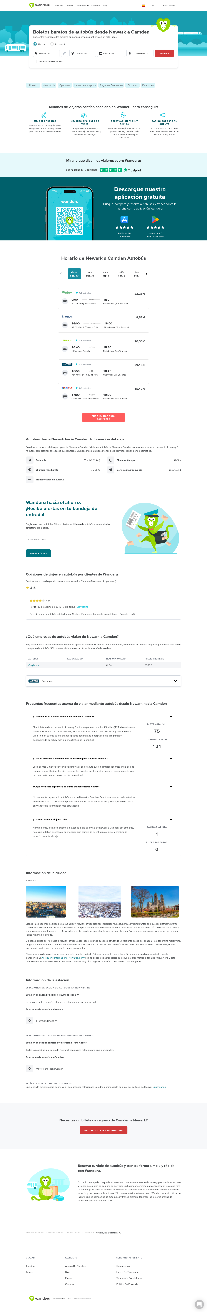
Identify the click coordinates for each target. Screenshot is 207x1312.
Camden (88, 1232)
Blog (105, 5)
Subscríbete (38, 553)
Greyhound (82, 606)
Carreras (69, 1284)
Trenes (70, 5)
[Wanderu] (39, 5)
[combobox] (46, 53)
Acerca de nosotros (75, 1266)
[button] (145, 5)
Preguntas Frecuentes (111, 85)
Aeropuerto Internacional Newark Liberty (63, 957)
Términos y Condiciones (129, 1278)
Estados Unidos (55, 1232)
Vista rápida (49, 85)
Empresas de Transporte (88, 5)
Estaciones (148, 85)
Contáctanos (123, 1266)
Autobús (30, 1266)
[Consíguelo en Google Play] (155, 219)
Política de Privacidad (127, 1284)
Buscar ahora (159, 1087)
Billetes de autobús (35, 1232)
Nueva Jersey (73, 1232)
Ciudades (132, 85)
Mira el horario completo (103, 417)
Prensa (68, 1278)
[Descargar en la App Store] (124, 219)
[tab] (41, 46)
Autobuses (58, 5)
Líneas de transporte (85, 85)
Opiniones (64, 85)
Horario (33, 85)
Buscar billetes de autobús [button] (104, 1130)
